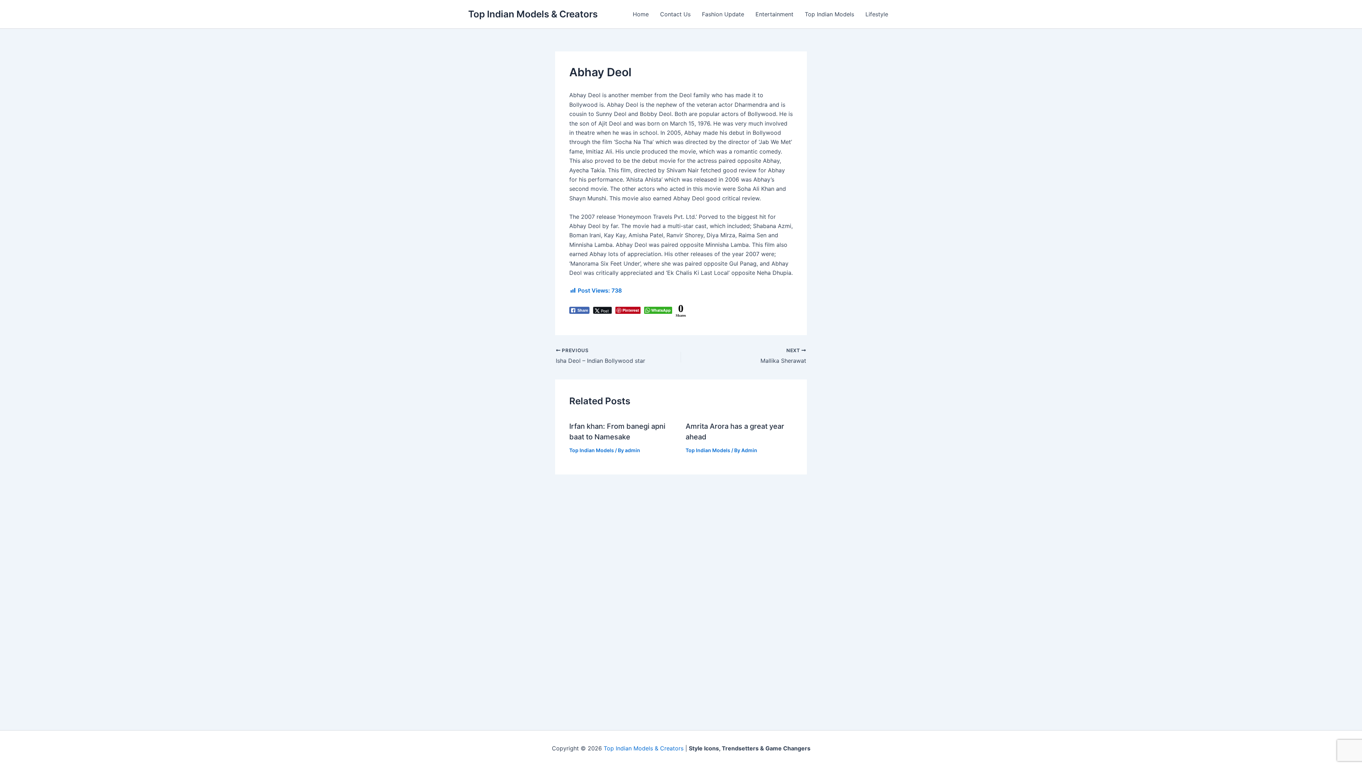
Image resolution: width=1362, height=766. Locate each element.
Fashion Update (723, 14)
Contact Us (675, 14)
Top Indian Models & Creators (533, 14)
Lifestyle (876, 14)
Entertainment (774, 14)
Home (641, 14)
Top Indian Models (829, 14)
